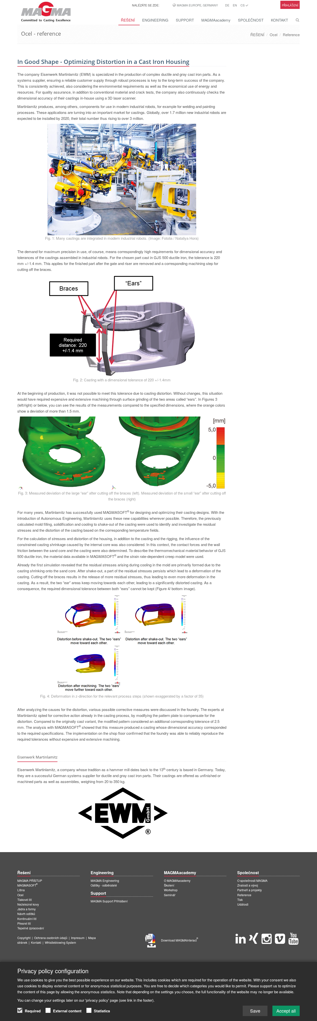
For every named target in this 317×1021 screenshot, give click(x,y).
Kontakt (36, 942)
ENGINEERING (155, 20)
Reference (291, 34)
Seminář (169, 895)
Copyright (23, 938)
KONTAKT (279, 20)
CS (242, 5)
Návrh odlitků (26, 914)
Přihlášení (290, 5)
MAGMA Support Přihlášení (109, 901)
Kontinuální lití (26, 918)
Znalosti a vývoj (247, 885)
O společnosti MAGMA (252, 880)
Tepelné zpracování (30, 928)
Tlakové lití (24, 899)
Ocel (273, 34)
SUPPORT (185, 20)
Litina (21, 890)
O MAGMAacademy (177, 880)
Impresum (77, 938)
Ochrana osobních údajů (50, 938)
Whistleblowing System (60, 942)
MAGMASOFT (27, 885)
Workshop (171, 890)
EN (235, 5)
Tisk (240, 899)
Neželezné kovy (28, 904)
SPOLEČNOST (251, 20)
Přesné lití (24, 923)
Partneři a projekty (249, 890)
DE (227, 5)
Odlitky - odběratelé (104, 885)
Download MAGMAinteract (179, 940)
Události (242, 904)
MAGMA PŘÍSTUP (29, 880)
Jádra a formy (26, 909)
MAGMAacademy (216, 20)
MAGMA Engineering (105, 880)
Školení (169, 885)
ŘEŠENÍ (128, 20)
